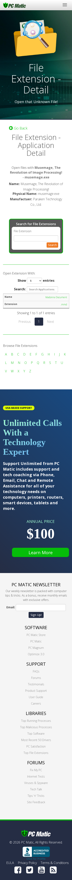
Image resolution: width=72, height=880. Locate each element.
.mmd (64, 304)
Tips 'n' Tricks (36, 796)
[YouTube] (41, 870)
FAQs (36, 671)
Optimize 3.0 (36, 654)
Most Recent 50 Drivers (36, 740)
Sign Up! (36, 615)
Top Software (36, 733)
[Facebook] (17, 870)
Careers (36, 703)
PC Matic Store (36, 635)
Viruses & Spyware (36, 783)
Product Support (36, 691)
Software (36, 627)
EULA (10, 863)
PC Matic (36, 641)
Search (52, 245)
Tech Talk (36, 789)
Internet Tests (36, 776)
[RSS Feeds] (53, 870)
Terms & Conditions (55, 863)
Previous (24, 321)
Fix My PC (36, 770)
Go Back (20, 128)
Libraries (36, 713)
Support (36, 664)
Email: (10, 607)
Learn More (41, 552)
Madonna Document (56, 297)
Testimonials (36, 684)
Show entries (36, 280)
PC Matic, (27, 842)
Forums (36, 678)
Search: (20, 289)
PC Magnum (36, 648)
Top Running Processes (36, 721)
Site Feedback (36, 802)
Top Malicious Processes (36, 727)
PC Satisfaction (36, 746)
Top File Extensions (36, 753)
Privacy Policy (27, 863)
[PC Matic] (14, 5)
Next (50, 321)
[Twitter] (29, 870)
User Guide (36, 697)
